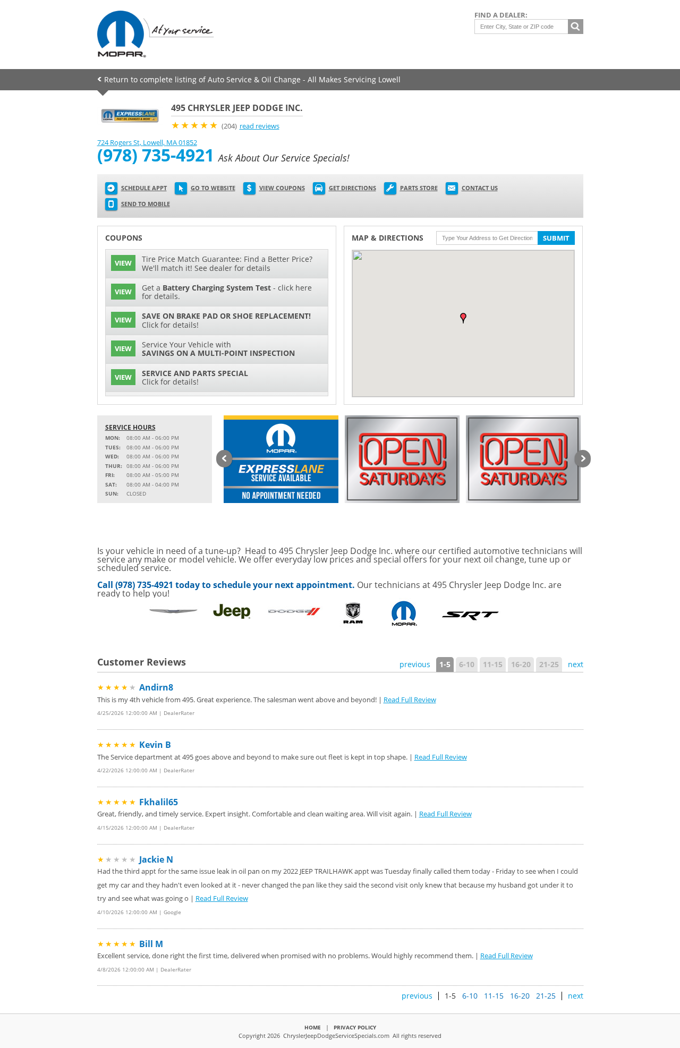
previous (415, 664)
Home (312, 1027)
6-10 (466, 664)
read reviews (259, 126)
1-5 (444, 664)
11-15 (493, 664)
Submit (556, 238)
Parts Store (419, 188)
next (575, 664)
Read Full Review (410, 699)
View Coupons (282, 188)
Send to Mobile (145, 204)
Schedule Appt (144, 188)
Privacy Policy (355, 1027)
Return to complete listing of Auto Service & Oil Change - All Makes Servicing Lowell (252, 79)
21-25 (549, 664)
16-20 (521, 664)
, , (147, 142)
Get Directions (352, 188)
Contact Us (480, 188)
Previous (224, 459)
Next (583, 459)
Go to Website (213, 188)
